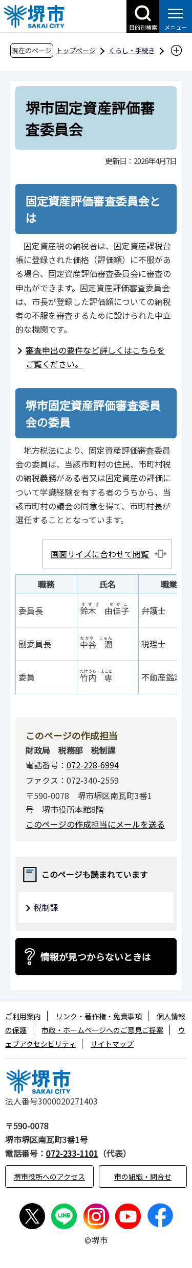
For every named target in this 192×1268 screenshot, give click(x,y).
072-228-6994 (93, 765)
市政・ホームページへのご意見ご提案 (102, 1030)
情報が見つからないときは (95, 956)
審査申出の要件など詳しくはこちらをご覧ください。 (95, 357)
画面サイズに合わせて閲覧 (100, 554)
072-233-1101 (72, 1153)
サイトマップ (112, 1044)
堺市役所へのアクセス (49, 1176)
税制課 (46, 907)
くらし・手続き (132, 50)
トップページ (76, 50)
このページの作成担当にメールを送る (95, 824)
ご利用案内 (23, 1016)
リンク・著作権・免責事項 (99, 1016)
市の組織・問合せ (143, 1176)
